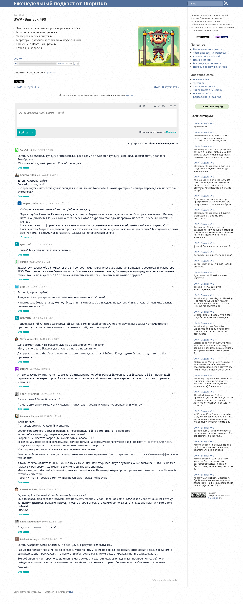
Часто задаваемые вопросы (209, 52)
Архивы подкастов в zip (207, 56)
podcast (51, 72)
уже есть (130, 95)
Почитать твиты (202, 93)
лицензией (213, 498)
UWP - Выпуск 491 (204, 123)
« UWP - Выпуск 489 (26, 87)
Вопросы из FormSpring (207, 96)
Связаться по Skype (204, 86)
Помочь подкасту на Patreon (210, 66)
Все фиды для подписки (207, 63)
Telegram (198, 83)
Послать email (201, 79)
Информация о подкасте (207, 49)
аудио (18, 58)
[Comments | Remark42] (97, 343)
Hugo (72, 591)
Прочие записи (202, 59)
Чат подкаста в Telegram (207, 89)
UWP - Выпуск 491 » (167, 87)
